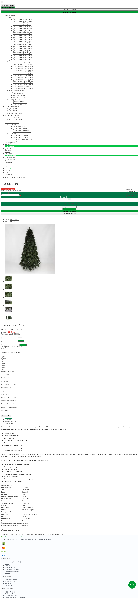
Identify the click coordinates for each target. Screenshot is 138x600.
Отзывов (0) (9, 423)
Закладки (8, 583)
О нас (7, 564)
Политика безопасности (13, 569)
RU (7, 167)
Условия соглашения (12, 571)
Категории (5, 193)
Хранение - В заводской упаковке (9, 407)
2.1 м (4, 362)
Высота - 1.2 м (4, 381)
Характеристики (10, 421)
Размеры (3, 356)
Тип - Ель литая (5, 374)
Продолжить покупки (8, 5)
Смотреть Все (6, 416)
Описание (8, 419)
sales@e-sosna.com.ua (12, 595)
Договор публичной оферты (14, 562)
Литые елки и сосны (12, 219)
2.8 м (4, 366)
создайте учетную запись (33, 534)
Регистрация (130, 195)
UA (10, 167)
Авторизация (130, 197)
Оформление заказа (8, 7)
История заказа (10, 159)
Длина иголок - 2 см (6, 387)
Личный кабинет (11, 157)
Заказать (23, 345)
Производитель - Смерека (7, 371)
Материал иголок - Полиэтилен (9, 391)
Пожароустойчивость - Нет (8, 404)
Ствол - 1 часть (4, 394)
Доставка (8, 170)
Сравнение (8, 585)
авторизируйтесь (15, 534)
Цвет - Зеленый (5, 378)
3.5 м (4, 370)
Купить (21, 340)
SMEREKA (16, 334)
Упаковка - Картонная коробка (8, 400)
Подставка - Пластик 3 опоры (8, 397)
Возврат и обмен (10, 567)
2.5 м (4, 364)
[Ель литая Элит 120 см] (30, 274)
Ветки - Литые (4, 410)
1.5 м (4, 358)
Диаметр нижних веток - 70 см (8, 384)
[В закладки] (20, 337)
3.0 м (4, 368)
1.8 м (4, 360)
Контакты (8, 174)
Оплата (7, 172)
